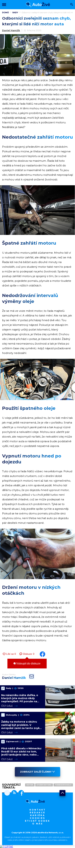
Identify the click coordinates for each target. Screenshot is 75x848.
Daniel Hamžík (11, 30)
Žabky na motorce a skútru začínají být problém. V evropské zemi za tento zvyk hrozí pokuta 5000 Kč (20, 726)
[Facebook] (20, 793)
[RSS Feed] (13, 793)
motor (30, 785)
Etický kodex (37, 821)
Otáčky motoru (44, 785)
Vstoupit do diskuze (28, 663)
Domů (5, 12)
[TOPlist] (6, 846)
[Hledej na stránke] (71, 4)
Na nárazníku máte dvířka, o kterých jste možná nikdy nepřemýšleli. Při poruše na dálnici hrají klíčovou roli (19, 700)
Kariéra (37, 815)
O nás (37, 823)
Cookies (37, 818)
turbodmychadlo (63, 785)
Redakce (37, 812)
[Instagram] (7, 793)
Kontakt (37, 809)
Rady (15, 12)
